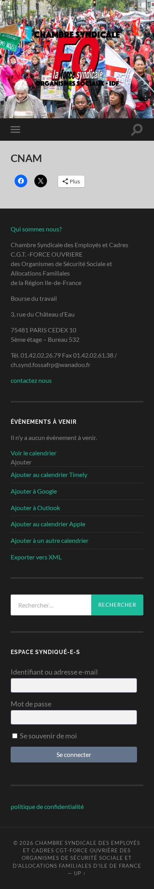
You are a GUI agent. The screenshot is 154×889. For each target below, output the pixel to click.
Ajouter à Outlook (35, 507)
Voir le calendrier (33, 453)
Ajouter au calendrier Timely (49, 474)
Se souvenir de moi (48, 735)
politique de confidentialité (47, 806)
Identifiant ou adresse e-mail (54, 671)
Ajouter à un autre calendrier (49, 540)
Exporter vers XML (36, 557)
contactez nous (31, 380)
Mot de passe (31, 703)
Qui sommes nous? (36, 229)
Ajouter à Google (34, 491)
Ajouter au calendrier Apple (48, 523)
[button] (21, 462)
